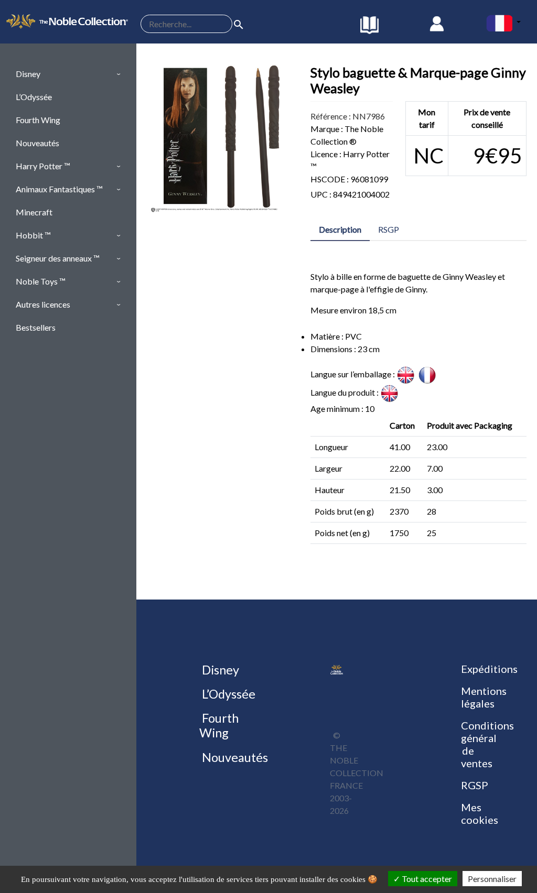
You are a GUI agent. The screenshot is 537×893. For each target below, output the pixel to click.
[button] (68, 73)
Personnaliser (492, 879)
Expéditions (489, 668)
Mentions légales (484, 697)
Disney (219, 669)
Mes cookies (479, 813)
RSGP (388, 229)
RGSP (474, 785)
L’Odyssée (227, 694)
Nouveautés (233, 757)
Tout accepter (426, 879)
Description (340, 229)
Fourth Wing (219, 725)
